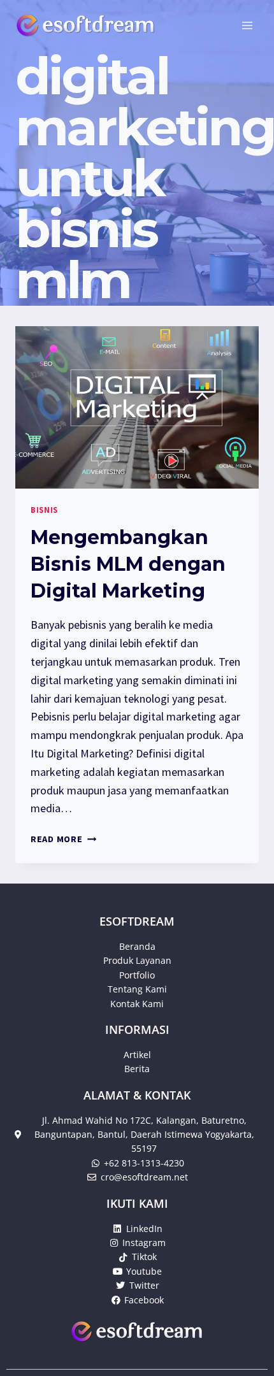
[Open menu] (247, 25)
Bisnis (44, 510)
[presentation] (137, 407)
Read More (63, 839)
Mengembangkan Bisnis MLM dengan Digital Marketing (128, 564)
